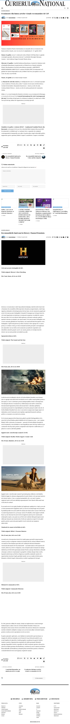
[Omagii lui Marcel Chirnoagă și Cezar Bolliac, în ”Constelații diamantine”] (61, 203)
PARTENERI (57, 703)
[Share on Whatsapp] (59, 18)
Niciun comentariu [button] (39, 678)
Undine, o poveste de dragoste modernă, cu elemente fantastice (7, 211)
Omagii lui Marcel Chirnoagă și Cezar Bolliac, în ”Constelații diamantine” (60, 211)
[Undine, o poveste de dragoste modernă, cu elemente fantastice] (9, 203)
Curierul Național (12, 17)
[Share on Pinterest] (57, 18)
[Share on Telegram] (37, 145)
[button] (2, 8)
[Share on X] (55, 18)
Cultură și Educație (5, 10)
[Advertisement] (23, 114)
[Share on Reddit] (34, 145)
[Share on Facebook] (53, 18)
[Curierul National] (35, 3)
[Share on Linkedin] (61, 18)
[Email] (63, 18)
